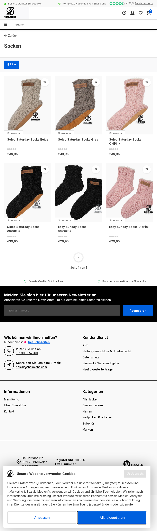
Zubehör (88, 423)
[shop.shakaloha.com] (14, 13)
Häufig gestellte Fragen (98, 369)
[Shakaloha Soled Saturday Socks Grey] (78, 105)
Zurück (12, 35)
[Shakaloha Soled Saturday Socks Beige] (27, 105)
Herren (87, 411)
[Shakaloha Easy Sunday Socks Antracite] (78, 192)
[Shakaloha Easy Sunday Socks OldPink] (129, 192)
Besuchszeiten (39, 342)
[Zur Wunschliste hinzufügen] (45, 82)
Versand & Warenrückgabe (101, 363)
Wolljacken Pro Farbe (97, 417)
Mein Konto (11, 399)
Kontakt (9, 411)
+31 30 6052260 (27, 353)
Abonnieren (138, 310)
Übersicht (137, 473)
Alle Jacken (90, 399)
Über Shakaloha (15, 405)
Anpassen (42, 517)
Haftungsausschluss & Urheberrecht (107, 351)
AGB (85, 345)
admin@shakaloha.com (31, 367)
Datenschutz (91, 357)
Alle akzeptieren (112, 517)
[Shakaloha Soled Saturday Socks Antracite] (27, 192)
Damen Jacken (93, 405)
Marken (88, 429)
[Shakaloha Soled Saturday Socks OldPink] (129, 105)
